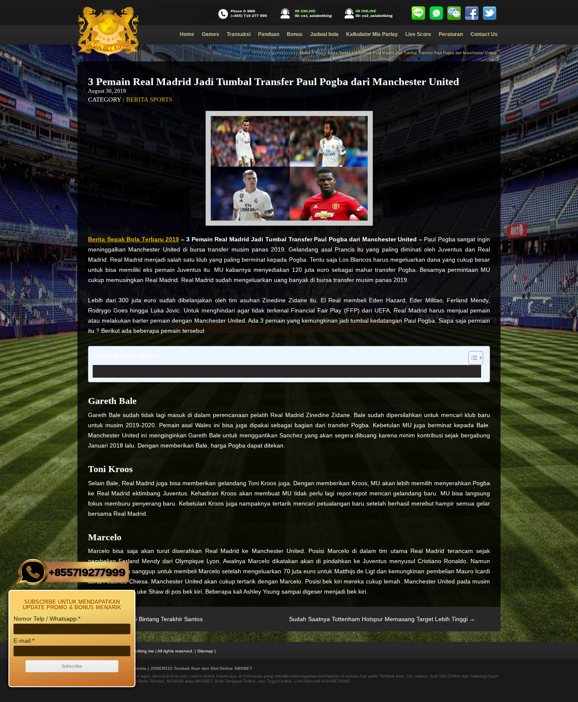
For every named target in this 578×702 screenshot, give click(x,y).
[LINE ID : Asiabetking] (418, 13)
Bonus (295, 34)
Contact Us (484, 34)
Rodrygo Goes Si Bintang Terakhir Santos (143, 619)
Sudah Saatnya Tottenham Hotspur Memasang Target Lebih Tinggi (382, 619)
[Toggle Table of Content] (471, 358)
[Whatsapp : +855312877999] (436, 13)
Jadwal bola (324, 34)
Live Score (418, 34)
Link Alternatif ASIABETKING (322, 681)
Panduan (268, 34)
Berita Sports (339, 53)
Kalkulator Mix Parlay (372, 34)
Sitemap (205, 651)
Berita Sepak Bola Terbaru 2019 (133, 239)
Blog (319, 53)
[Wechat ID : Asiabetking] (454, 13)
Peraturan (451, 34)
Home (187, 34)
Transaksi (238, 34)
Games (210, 34)
